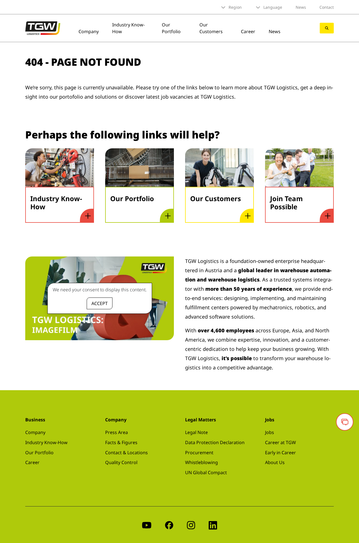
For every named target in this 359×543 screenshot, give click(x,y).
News (301, 7)
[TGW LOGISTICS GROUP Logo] (42, 27)
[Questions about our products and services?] (344, 422)
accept (99, 303)
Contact (326, 7)
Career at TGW (280, 442)
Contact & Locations (126, 452)
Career (248, 31)
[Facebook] (169, 524)
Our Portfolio (171, 28)
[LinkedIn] (213, 524)
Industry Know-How (46, 442)
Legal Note (196, 432)
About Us (275, 462)
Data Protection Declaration (215, 442)
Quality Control (121, 462)
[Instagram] (191, 524)
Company (89, 31)
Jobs (269, 432)
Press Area (116, 432)
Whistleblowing (201, 462)
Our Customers (211, 28)
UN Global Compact (206, 472)
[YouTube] (146, 524)
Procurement (199, 452)
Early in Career (280, 452)
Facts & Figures (121, 442)
